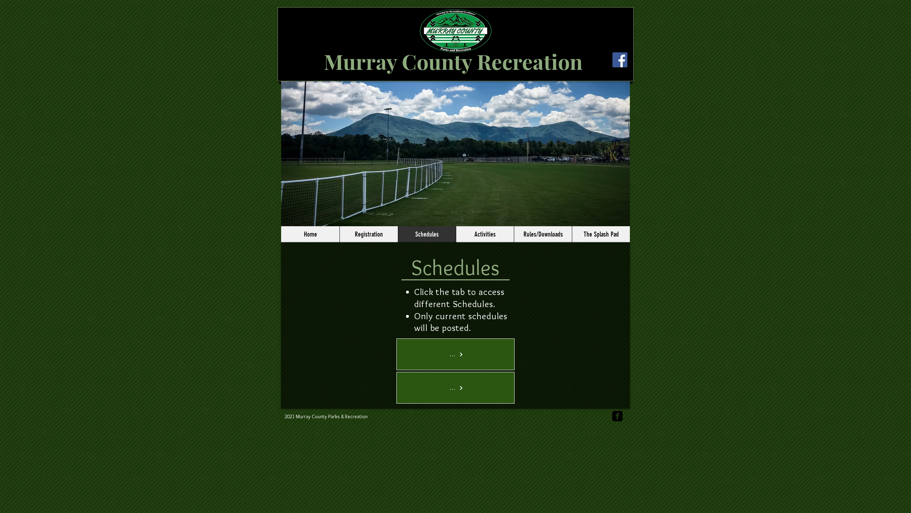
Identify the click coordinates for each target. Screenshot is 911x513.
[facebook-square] (617, 416)
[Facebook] (619, 59)
